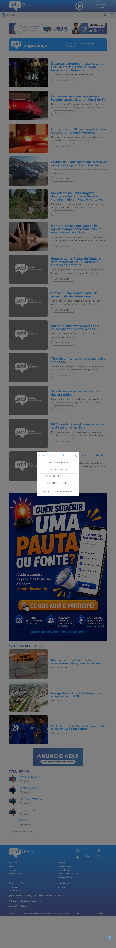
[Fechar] (76, 455)
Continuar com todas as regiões (57, 491)
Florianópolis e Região (58, 476)
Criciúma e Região (58, 462)
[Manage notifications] (109, 937)
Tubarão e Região (58, 483)
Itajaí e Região (58, 469)
